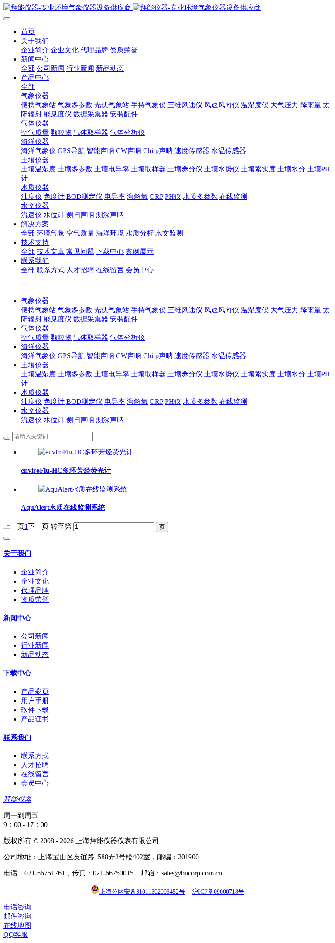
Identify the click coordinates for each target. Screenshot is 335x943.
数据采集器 (90, 319)
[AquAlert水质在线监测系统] (82, 489)
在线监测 (233, 401)
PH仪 (173, 401)
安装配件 (124, 319)
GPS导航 (71, 355)
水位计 (54, 420)
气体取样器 (90, 337)
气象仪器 (35, 300)
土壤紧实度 (258, 374)
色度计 (54, 401)
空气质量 (35, 337)
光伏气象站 (111, 310)
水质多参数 (200, 401)
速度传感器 (191, 355)
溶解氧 (137, 401)
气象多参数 (75, 310)
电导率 (114, 401)
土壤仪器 (35, 365)
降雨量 (310, 310)
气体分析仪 (127, 337)
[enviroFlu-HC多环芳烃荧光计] (85, 452)
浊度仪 (31, 401)
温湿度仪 (255, 310)
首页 (28, 31)
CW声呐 (128, 355)
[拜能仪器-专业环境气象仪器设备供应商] (167, 8)
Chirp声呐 (158, 355)
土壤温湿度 (38, 374)
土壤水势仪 (221, 374)
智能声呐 (100, 355)
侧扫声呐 (80, 420)
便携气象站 (38, 310)
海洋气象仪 (38, 355)
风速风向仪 (221, 310)
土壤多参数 (75, 374)
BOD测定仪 (84, 401)
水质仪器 (35, 392)
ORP (156, 401)
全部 (28, 68)
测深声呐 (110, 420)
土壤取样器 (148, 374)
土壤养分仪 (185, 374)
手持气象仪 (148, 310)
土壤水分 (291, 374)
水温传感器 (228, 355)
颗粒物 (61, 337)
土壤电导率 (111, 374)
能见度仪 (58, 319)
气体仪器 (35, 328)
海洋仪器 (35, 346)
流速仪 (31, 420)
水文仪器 (35, 410)
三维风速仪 (185, 310)
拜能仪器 (17, 799)
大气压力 (284, 310)
